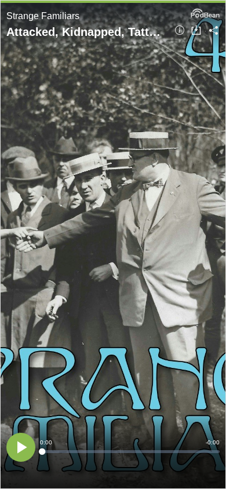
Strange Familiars (42, 16)
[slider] (130, 451)
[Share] (213, 31)
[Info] (179, 31)
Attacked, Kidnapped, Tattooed (86, 31)
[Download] (196, 31)
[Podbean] (205, 12)
